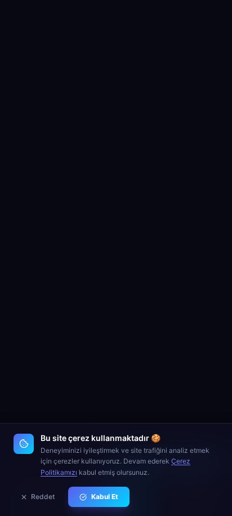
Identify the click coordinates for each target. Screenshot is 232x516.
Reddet (43, 496)
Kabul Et (104, 496)
